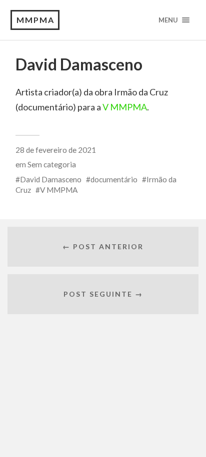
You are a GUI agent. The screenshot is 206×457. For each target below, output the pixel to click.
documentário (114, 179)
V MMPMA (124, 106)
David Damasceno (51, 179)
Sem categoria (52, 164)
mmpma (35, 19)
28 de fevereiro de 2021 (56, 149)
